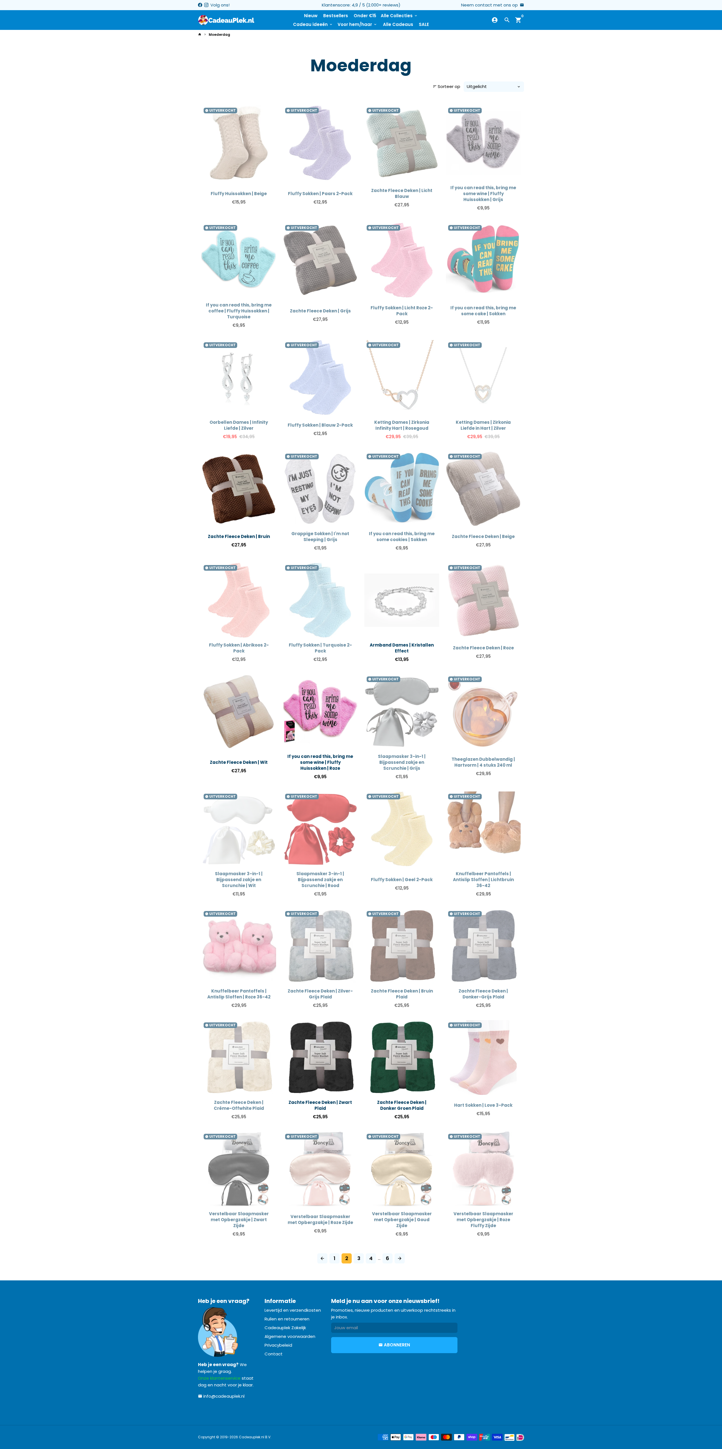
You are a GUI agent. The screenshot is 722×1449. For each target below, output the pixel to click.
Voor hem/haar (357, 24)
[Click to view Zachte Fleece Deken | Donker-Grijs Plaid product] (483, 946)
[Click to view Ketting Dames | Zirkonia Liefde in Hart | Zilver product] (483, 377)
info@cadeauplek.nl (221, 1396)
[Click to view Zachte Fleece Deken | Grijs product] (320, 260)
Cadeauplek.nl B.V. (255, 1437)
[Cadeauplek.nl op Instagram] (206, 5)
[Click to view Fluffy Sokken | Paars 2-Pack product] (320, 142)
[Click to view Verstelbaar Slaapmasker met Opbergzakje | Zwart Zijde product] (238, 1169)
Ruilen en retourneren (287, 1319)
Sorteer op (446, 86)
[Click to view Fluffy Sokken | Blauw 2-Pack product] (320, 377)
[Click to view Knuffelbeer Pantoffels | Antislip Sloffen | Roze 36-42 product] (238, 946)
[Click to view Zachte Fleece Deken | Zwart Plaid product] (320, 1057)
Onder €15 (365, 16)
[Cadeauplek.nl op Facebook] (200, 5)
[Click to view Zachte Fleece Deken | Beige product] (483, 488)
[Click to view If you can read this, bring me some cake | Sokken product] (483, 260)
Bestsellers (335, 16)
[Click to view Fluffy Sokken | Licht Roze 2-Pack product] (401, 260)
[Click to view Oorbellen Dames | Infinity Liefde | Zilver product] (238, 377)
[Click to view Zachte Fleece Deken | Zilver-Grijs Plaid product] (320, 946)
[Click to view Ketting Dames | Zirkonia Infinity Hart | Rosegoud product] (401, 377)
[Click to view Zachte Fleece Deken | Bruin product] (238, 488)
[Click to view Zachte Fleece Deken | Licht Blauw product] (401, 142)
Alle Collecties (399, 16)
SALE (424, 24)
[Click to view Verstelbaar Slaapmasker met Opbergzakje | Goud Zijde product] (401, 1169)
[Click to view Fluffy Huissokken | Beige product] (238, 142)
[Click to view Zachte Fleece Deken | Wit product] (238, 711)
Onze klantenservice (219, 1378)
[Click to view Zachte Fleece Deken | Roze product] (483, 600)
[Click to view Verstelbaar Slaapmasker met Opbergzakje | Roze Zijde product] (320, 1169)
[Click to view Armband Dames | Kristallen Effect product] (401, 600)
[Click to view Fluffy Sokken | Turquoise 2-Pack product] (320, 600)
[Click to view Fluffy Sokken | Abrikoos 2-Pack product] (238, 600)
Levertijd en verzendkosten (293, 1310)
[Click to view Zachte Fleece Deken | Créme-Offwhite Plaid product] (238, 1057)
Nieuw (311, 16)
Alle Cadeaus (398, 24)
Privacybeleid (278, 1345)
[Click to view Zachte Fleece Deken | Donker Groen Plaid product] (401, 1057)
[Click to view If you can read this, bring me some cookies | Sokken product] (401, 488)
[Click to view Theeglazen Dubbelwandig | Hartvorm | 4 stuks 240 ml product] (483, 711)
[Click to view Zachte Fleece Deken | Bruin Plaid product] (401, 946)
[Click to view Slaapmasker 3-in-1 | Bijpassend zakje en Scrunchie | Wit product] (238, 828)
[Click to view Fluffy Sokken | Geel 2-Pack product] (401, 828)
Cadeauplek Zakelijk (285, 1328)
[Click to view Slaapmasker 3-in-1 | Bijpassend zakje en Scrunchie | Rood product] (320, 828)
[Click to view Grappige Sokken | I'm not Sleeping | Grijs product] (320, 488)
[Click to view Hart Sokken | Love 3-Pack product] (483, 1057)
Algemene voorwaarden (290, 1336)
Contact (274, 1354)
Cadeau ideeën (313, 24)
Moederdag (219, 34)
